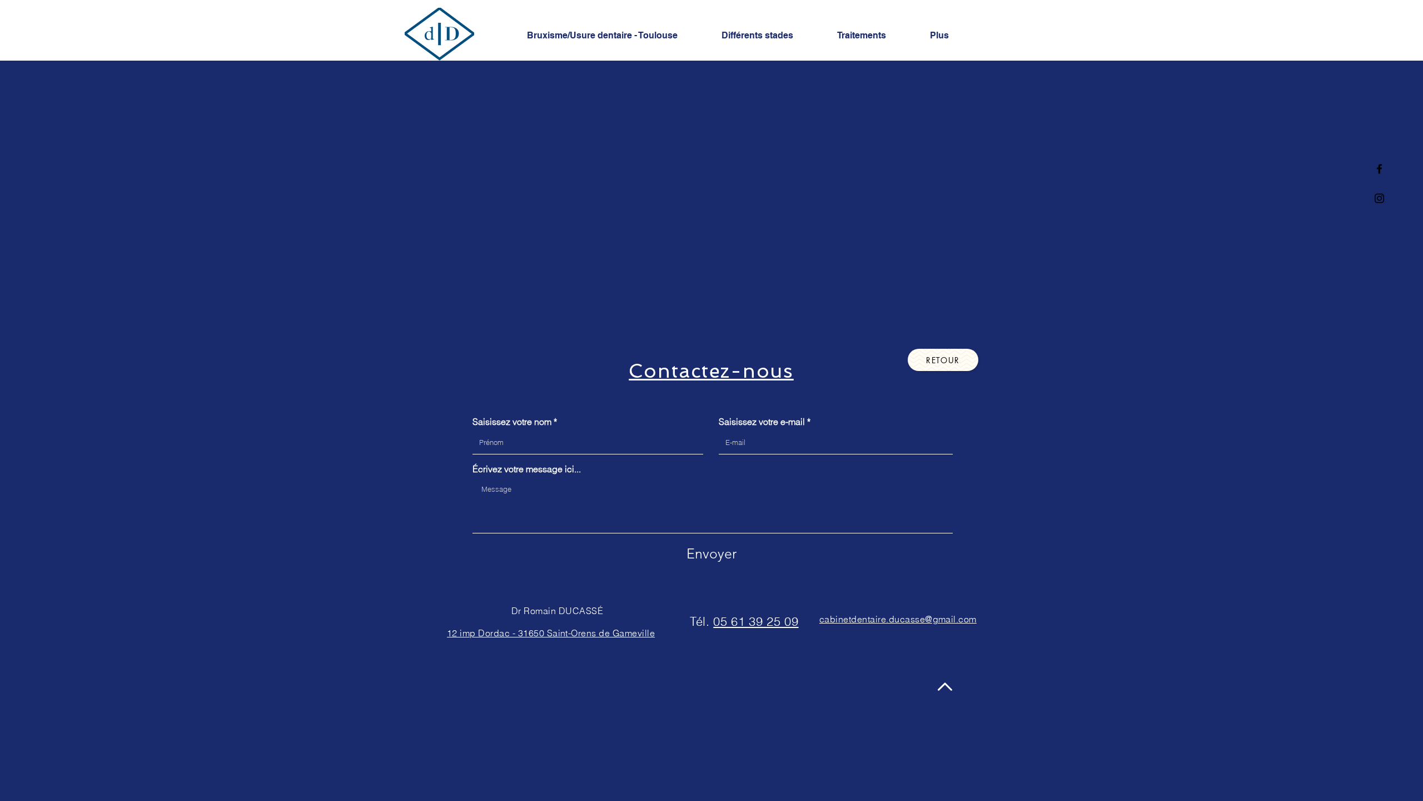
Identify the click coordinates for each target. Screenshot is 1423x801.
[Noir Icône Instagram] (1379, 198)
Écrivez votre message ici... (526, 468)
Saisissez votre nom (511, 421)
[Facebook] (1379, 168)
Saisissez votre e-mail (762, 421)
